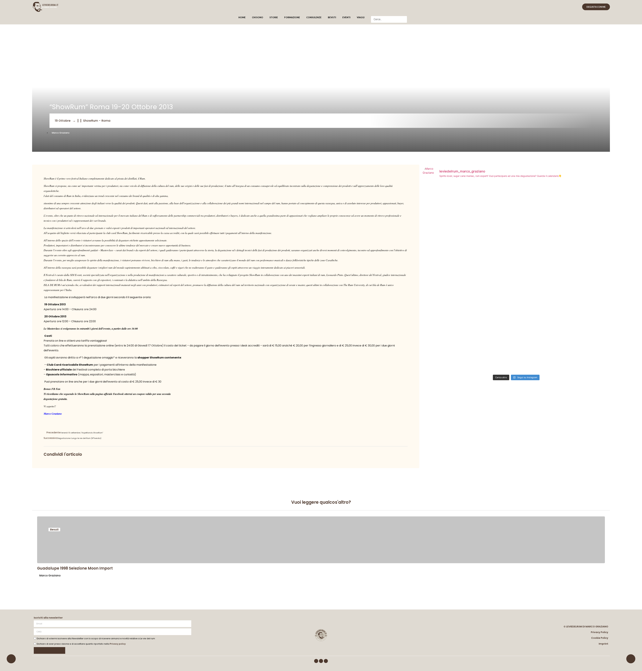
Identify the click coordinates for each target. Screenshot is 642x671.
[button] (389, 14)
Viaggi (360, 17)
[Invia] (49, 650)
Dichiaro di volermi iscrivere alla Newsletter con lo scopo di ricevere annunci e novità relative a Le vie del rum (96, 638)
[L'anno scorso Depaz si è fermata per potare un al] (579, 334)
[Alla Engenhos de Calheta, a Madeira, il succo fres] (579, 210)
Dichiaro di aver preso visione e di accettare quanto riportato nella (81, 643)
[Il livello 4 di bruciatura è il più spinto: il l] (453, 260)
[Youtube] (326, 661)
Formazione (292, 17)
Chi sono (257, 17)
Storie (274, 17)
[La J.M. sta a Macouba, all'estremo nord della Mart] (453, 334)
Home (242, 17)
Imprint (603, 643)
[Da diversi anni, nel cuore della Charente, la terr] (516, 342)
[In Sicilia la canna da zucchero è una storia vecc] (579, 260)
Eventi (346, 17)
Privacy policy (118, 643)
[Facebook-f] (316, 661)
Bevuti (332, 17)
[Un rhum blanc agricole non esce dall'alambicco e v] (453, 208)
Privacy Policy (599, 632)
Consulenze (314, 17)
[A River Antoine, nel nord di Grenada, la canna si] (516, 274)
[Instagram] (321, 661)
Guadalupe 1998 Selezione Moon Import (75, 568)
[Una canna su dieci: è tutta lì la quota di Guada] (516, 206)
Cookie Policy (599, 638)
